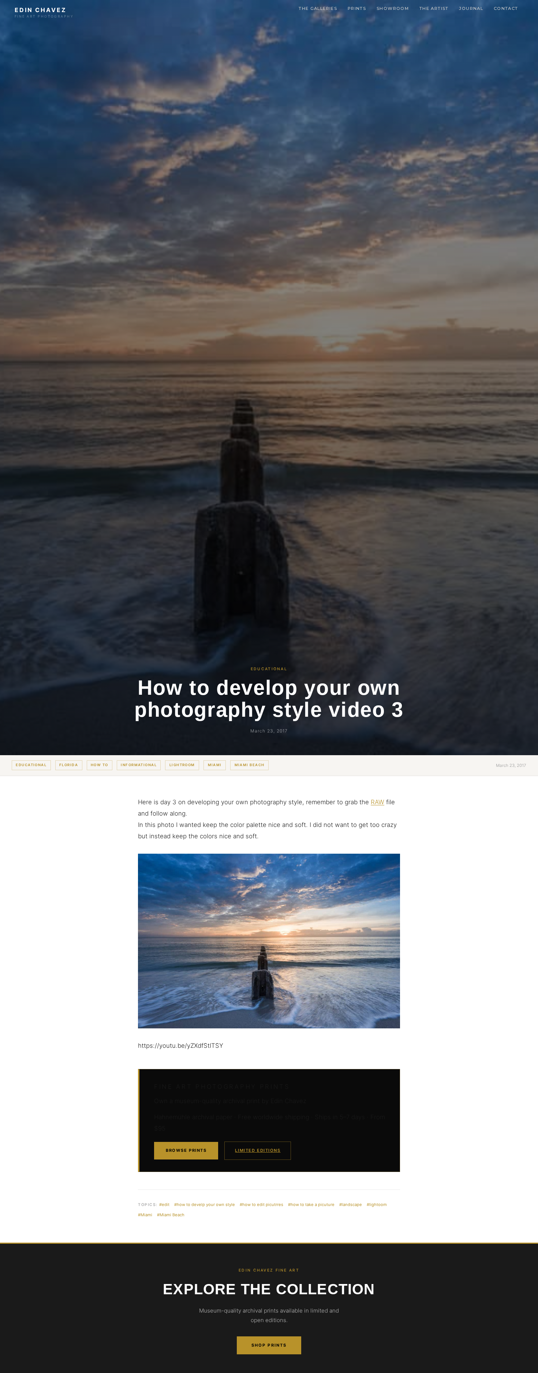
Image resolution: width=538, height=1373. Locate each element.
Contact (506, 8)
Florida (68, 765)
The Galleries (318, 8)
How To (99, 765)
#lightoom (377, 1204)
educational (31, 765)
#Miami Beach (170, 1214)
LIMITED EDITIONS (257, 1150)
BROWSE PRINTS (186, 1150)
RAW (377, 802)
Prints (357, 8)
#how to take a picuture (311, 1204)
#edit (164, 1204)
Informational (139, 765)
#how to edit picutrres (261, 1204)
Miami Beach (250, 765)
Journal (471, 8)
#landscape (350, 1204)
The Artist (434, 8)
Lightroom (182, 765)
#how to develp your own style (204, 1204)
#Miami (145, 1214)
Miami (215, 765)
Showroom (393, 8)
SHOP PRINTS (268, 1345)
